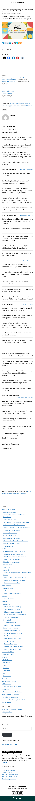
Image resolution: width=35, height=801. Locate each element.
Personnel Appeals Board (11, 530)
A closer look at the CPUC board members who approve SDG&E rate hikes (17, 316)
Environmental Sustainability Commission (16, 522)
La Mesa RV (6, 604)
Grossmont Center (8, 655)
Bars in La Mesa (8, 588)
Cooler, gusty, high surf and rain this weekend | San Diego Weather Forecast (16, 265)
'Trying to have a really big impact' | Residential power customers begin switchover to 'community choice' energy (17, 200)
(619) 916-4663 (7, 712)
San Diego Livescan (23, 78)
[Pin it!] (12, 43)
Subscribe (7, 735)
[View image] (17, 39)
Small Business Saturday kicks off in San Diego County (16, 427)
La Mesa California (17, 2)
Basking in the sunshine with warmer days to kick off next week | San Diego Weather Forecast (17, 221)
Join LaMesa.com (8, 599)
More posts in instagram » (26, 215)
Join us (4, 762)
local (3, 106)
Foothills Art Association (10, 697)
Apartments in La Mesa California (14, 551)
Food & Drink (6, 585)
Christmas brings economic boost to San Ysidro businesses (16, 420)
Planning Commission (10, 533)
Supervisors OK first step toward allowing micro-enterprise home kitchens (17, 138)
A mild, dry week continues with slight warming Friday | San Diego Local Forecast (17, 298)
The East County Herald (9, 777)
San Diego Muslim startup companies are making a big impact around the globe (17, 209)
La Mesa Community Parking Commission (16, 527)
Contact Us (5, 596)
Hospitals (6, 570)
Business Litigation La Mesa (13, 633)
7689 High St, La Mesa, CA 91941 (12, 710)
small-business (27, 106)
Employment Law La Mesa (12, 639)
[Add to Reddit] (15, 43)
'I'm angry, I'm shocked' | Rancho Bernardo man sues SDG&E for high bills (17, 309)
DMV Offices (6, 662)
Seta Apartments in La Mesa (13, 554)
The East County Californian (10, 774)
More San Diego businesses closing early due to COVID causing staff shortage (17, 146)
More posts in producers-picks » (25, 350)
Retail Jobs (5, 689)
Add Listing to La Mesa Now (11, 562)
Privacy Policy (7, 620)
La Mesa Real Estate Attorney (13, 647)
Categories (6, 670)
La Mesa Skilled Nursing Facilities (14, 580)
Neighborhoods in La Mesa (11, 543)
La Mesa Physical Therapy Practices (14, 577)
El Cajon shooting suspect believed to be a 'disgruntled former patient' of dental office (17, 274)
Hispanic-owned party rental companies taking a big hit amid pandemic (9, 79)
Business (5, 601)
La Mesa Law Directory (10, 628)
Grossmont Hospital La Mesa (11, 686)
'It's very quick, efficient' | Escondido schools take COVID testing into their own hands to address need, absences (17, 190)
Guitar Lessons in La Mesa (11, 609)
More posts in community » (26, 169)
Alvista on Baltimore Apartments (15, 557)
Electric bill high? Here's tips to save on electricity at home (16, 334)
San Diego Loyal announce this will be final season (16, 230)
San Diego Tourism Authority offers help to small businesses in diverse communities (17, 403)
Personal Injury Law (10, 644)
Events (4, 665)
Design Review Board (10, 519)
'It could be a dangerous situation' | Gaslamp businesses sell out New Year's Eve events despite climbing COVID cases (17, 154)
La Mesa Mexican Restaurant (12, 593)
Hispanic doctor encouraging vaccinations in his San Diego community (8, 90)
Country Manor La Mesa (12, 583)
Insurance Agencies (9, 623)
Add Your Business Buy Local (12, 612)
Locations (6, 668)
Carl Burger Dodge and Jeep (12, 607)
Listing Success (7, 565)
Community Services (9, 512)
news (4, 109)
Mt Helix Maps (6, 684)
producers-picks (15, 106)
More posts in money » (27, 304)
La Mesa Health (7, 567)
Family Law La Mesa (10, 636)
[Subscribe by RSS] (21, 43)
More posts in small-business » (25, 397)
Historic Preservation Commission (14, 525)
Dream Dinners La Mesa (10, 617)
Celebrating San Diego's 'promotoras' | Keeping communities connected (15, 182)
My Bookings (7, 676)
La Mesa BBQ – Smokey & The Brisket (14, 700)
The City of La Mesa (8, 509)
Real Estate (5, 549)
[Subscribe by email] (19, 43)
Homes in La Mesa (8, 652)
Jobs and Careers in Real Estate (12, 692)
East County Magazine (9, 770)
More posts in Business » (27, 126)
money (8, 106)
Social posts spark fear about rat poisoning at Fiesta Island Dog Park (17, 290)
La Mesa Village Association (12, 625)
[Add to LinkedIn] (10, 43)
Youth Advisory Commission (12, 538)
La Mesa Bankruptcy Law (12, 631)
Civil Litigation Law (10, 641)
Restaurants (7, 591)
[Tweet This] (17, 43)
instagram (26, 104)
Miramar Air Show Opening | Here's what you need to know (17, 254)
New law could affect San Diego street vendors (16, 163)
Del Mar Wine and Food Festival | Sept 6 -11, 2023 (16, 174)
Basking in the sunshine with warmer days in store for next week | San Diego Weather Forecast (17, 238)
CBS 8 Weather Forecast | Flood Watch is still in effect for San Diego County (16, 247)
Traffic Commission (9, 535)
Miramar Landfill (7, 702)
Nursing (4, 678)
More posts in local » (28, 260)
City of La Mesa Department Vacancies (15, 541)
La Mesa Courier (7, 772)
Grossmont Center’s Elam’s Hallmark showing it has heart (15, 131)
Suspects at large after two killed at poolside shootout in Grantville (15, 283)
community (19, 104)
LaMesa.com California (10, 744)
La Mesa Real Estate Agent (11, 559)
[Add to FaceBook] (3, 43)
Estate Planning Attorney (12, 649)
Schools (4, 657)
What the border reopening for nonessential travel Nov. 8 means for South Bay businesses (15, 436)
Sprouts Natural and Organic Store (14, 615)
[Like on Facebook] (6, 43)
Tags (4, 673)
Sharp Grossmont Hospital (10, 694)
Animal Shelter (8, 546)
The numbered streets (9, 681)
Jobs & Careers (7, 660)
